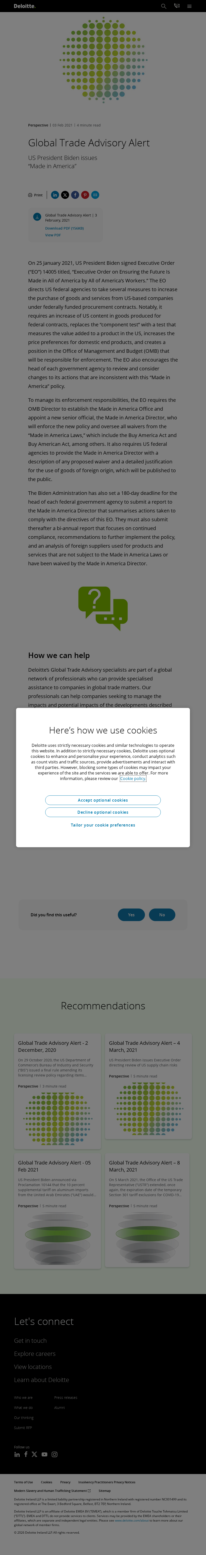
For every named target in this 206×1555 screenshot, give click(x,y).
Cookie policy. (133, 778)
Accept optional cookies (103, 800)
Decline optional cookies (103, 812)
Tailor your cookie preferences (103, 825)
